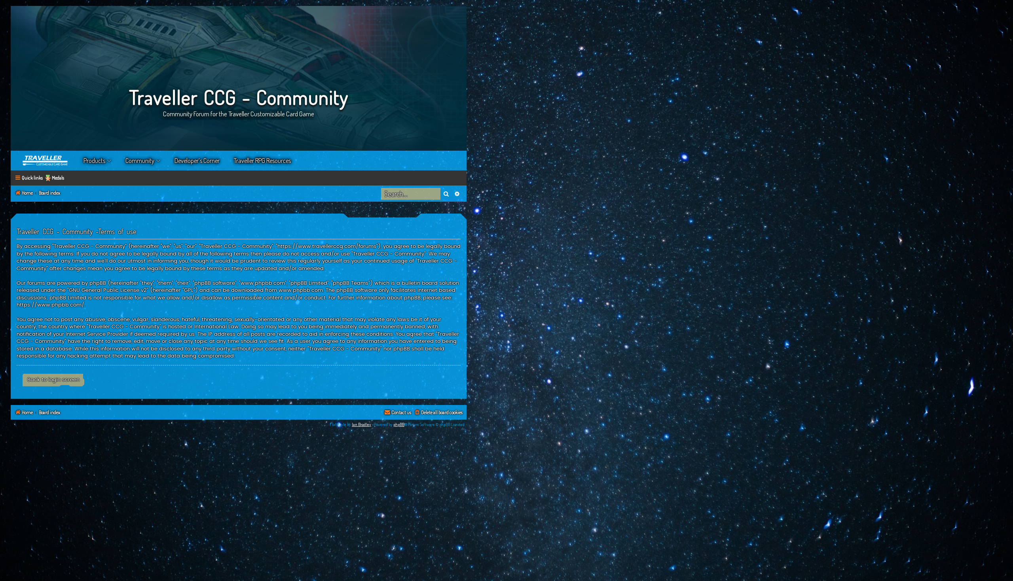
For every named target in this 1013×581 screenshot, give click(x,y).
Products (94, 161)
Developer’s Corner (197, 161)
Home (45, 161)
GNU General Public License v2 (108, 290)
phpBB (398, 424)
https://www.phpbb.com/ (50, 305)
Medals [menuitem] (58, 178)
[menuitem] (438, 412)
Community (139, 161)
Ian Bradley (361, 424)
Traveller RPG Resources (262, 161)
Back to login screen (53, 379)
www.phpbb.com (301, 290)
